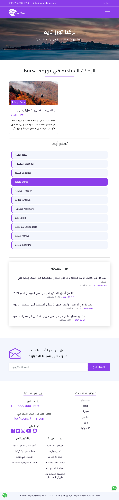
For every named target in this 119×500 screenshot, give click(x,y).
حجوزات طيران (55, 457)
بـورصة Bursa (21, 182)
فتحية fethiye (22, 236)
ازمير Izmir (20, 218)
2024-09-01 (79, 320)
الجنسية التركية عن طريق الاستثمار (55, 476)
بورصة (85, 405)
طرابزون (85, 417)
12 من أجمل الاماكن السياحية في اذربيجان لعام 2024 (43, 293)
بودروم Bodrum (23, 245)
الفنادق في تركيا (24, 457)
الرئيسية (40, 39)
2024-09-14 (87, 308)
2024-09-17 (68, 297)
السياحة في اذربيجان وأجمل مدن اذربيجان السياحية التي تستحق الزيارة (53, 304)
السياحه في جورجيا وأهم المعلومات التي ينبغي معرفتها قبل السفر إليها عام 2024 (62, 279)
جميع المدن (21, 155)
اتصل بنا (106, 3)
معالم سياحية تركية (25, 451)
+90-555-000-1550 (25, 406)
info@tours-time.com (28, 418)
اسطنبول (85, 400)
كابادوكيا (85, 428)
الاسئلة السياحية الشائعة (25, 462)
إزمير (85, 422)
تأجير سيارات (55, 451)
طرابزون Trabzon (23, 191)
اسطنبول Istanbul (24, 164)
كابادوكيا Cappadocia (26, 227)
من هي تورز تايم (55, 445)
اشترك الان (99, 366)
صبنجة (86, 411)
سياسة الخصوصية (55, 468)
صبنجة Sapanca (23, 173)
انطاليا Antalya (22, 200)
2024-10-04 (101, 285)
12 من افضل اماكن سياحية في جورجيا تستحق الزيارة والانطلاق (49, 316)
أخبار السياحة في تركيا (24, 445)
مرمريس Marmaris (25, 209)
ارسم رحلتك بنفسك (55, 462)
